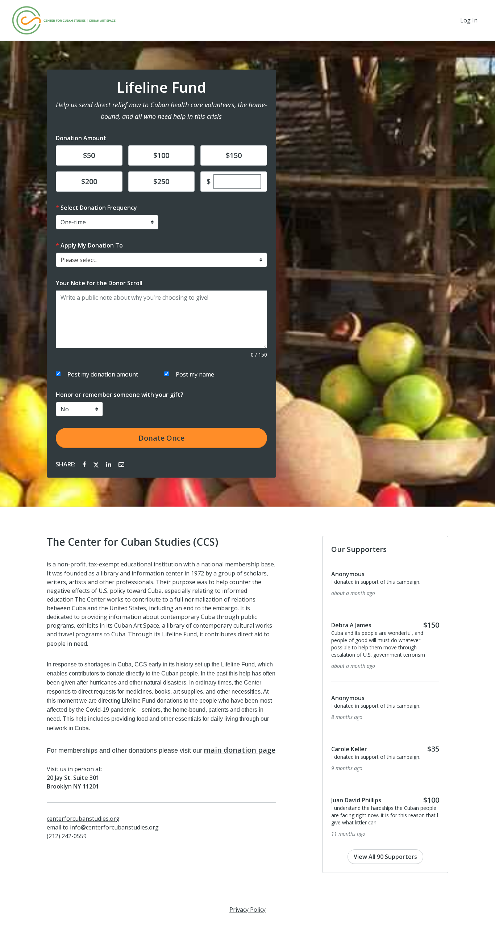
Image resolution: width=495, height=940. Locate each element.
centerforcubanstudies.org (83, 819)
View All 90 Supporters (385, 857)
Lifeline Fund (161, 87)
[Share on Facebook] (85, 464)
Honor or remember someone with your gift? (119, 395)
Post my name (195, 374)
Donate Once (161, 438)
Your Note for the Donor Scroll (99, 283)
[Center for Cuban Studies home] (64, 20)
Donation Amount (81, 138)
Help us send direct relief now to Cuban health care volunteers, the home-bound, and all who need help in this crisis (161, 110)
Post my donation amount (102, 374)
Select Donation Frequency (99, 208)
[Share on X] (96, 464)
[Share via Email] (121, 464)
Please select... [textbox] (80, 260)
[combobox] (161, 260)
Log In (469, 20)
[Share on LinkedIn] (109, 464)
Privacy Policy (247, 910)
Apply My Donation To (92, 245)
